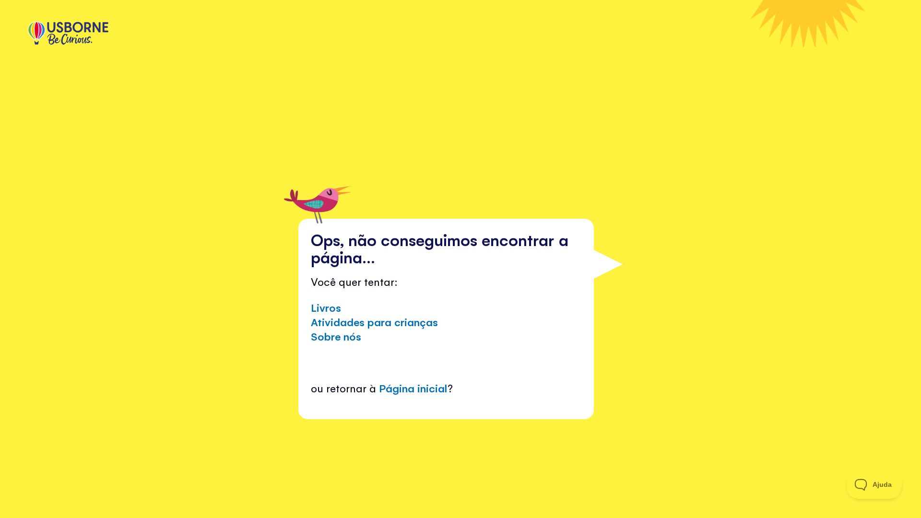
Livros (326, 307)
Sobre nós (336, 336)
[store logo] (68, 34)
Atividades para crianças (374, 322)
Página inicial (413, 388)
